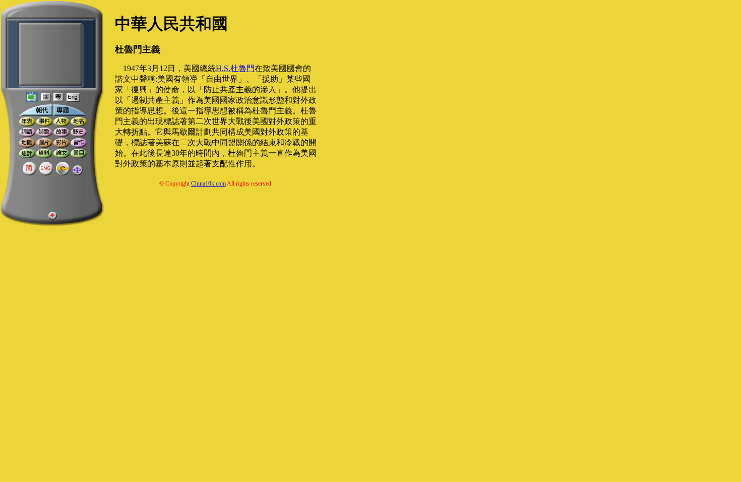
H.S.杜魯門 (235, 68)
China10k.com (208, 183)
